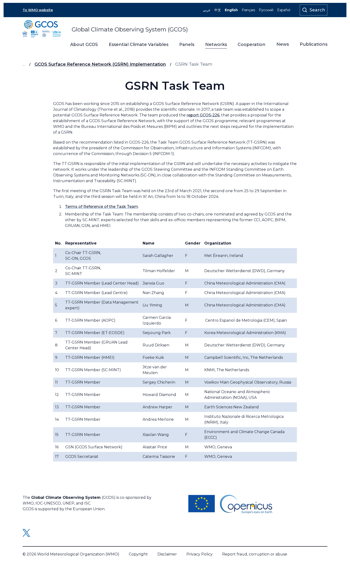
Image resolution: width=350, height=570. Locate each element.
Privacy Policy (199, 554)
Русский (266, 10)
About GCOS (84, 44)
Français (248, 10)
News (282, 44)
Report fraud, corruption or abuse (254, 554)
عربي (206, 10)
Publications (313, 44)
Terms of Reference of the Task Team (101, 206)
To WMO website (38, 10)
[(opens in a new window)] (230, 504)
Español (283, 10)
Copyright (138, 554)
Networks (216, 44)
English (231, 10)
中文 (217, 10)
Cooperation (251, 44)
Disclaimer (167, 554)
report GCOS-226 (203, 115)
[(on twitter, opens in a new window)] (26, 533)
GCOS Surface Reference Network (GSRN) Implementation (100, 64)
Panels (186, 44)
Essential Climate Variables (138, 44)
